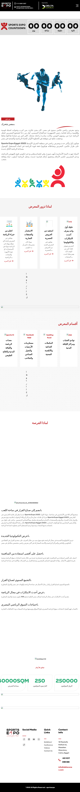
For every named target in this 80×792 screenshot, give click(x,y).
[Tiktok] (24, 744)
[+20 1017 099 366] (59, 760)
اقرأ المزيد (7, 261)
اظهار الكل (27, 383)
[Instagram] (38, 739)
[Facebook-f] (24, 739)
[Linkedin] (29, 739)
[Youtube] (34, 739)
